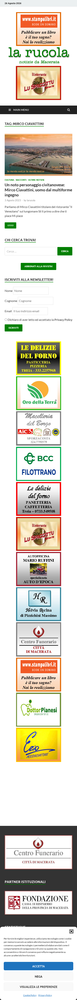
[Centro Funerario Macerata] (38, 868)
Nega (38, 976)
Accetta (38, 966)
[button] (71, 931)
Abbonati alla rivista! (38, 266)
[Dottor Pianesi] (38, 725)
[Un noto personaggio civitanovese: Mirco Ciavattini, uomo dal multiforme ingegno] (38, 156)
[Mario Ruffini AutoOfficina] (38, 585)
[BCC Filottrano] (38, 480)
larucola (31, 200)
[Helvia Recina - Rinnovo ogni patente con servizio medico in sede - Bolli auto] (38, 620)
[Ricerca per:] (38, 251)
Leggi (9, 224)
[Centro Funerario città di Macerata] (38, 655)
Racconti (21, 180)
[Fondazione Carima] (38, 913)
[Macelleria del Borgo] (38, 444)
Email (8, 311)
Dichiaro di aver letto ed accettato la (39, 319)
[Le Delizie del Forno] (38, 374)
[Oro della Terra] (38, 409)
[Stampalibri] (38, 45)
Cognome (11, 301)
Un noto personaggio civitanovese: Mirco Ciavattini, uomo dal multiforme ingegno (38, 189)
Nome (9, 290)
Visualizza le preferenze (38, 986)
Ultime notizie (36, 180)
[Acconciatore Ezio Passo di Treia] (38, 761)
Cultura (9, 180)
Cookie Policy (29, 995)
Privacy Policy (45, 995)
